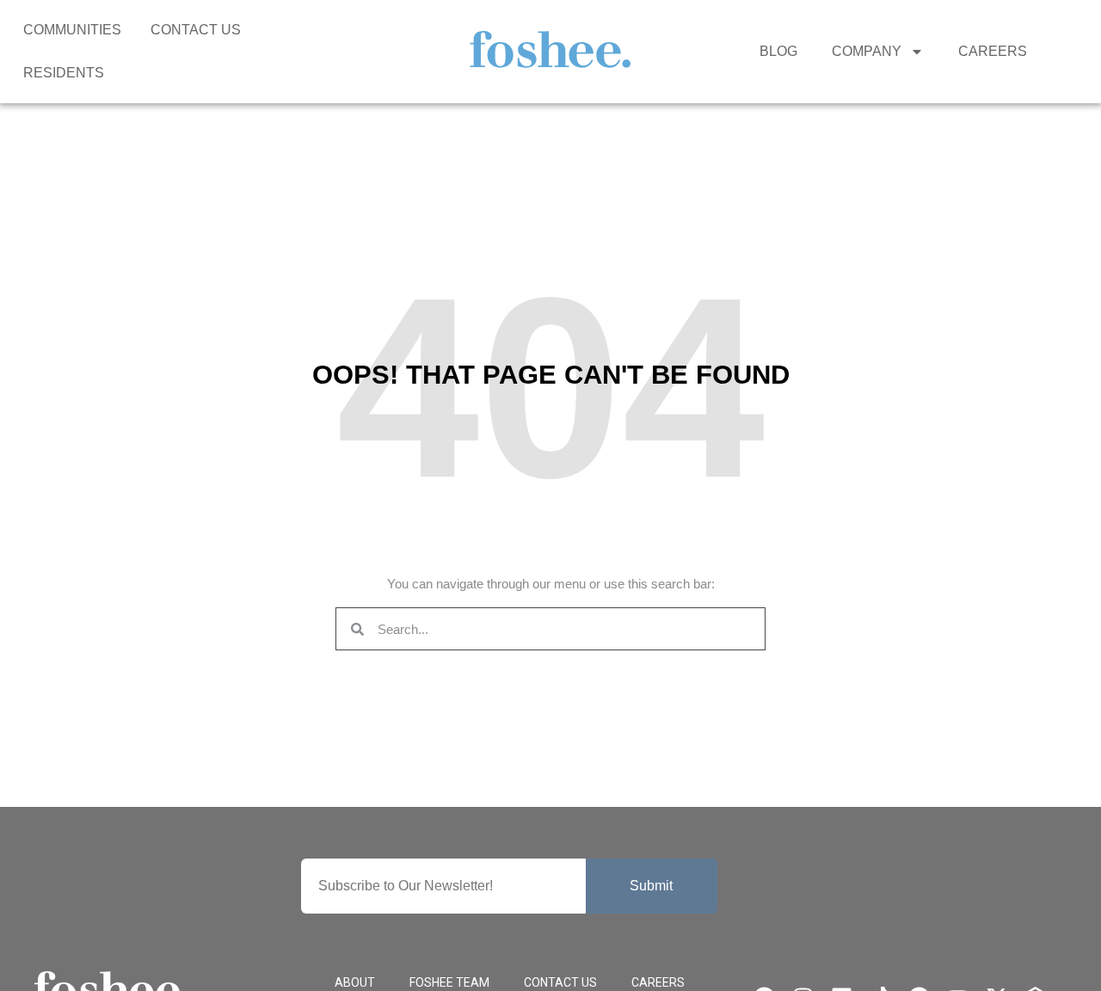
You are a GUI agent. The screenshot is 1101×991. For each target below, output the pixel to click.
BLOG (778, 51)
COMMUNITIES (72, 29)
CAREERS (992, 51)
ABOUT (355, 982)
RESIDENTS (63, 72)
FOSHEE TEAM (449, 982)
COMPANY (866, 51)
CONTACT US (196, 29)
